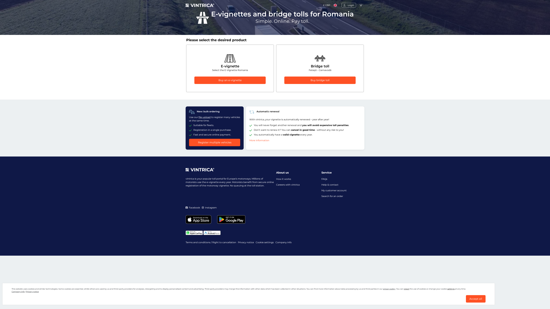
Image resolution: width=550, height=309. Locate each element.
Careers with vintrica (288, 184)
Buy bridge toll (320, 80)
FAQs (324, 179)
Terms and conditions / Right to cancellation (211, 242)
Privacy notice (32, 292)
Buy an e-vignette (230, 80)
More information (259, 140)
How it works (283, 179)
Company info (18, 292)
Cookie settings (265, 242)
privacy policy (389, 289)
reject (406, 289)
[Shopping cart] (361, 5)
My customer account (334, 190)
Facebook (194, 207)
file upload (205, 117)
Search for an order (332, 196)
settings (451, 289)
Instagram (211, 207)
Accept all (475, 298)
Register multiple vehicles (214, 142)
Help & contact (329, 184)
